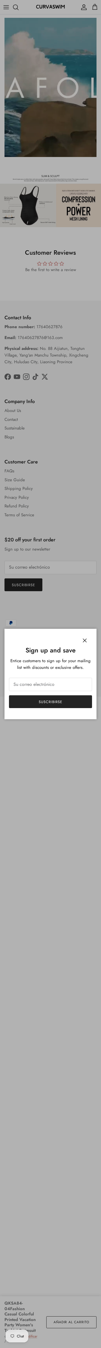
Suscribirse (50, 701)
